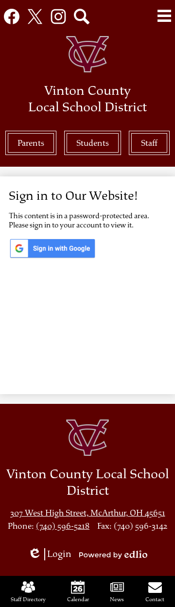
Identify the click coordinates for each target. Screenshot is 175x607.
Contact (154, 599)
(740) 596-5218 (62, 526)
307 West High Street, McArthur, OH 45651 (87, 513)
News (117, 599)
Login (53, 554)
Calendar (78, 599)
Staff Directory (28, 599)
